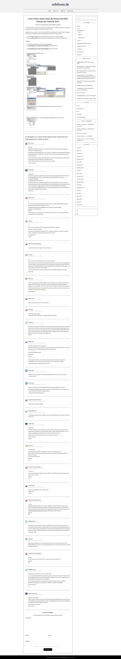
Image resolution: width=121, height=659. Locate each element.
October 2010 (80, 156)
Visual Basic (80, 37)
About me (55, 11)
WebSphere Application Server (83, 43)
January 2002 (79, 204)
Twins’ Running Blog (81, 117)
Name (27, 635)
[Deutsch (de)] (77, 210)
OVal (78, 111)
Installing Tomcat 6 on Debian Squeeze (85, 85)
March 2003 (79, 196)
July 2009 (79, 170)
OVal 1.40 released (81, 92)
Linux (78, 40)
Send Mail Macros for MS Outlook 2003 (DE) (38, 48)
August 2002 (79, 199)
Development (80, 30)
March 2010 (79, 162)
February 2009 (80, 176)
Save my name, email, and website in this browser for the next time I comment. (48, 646)
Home (49, 11)
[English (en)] (77, 213)
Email (50, 635)
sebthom (58, 24)
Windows (79, 49)
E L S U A (78, 105)
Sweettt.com (79, 114)
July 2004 (79, 193)
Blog (78, 26)
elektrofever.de (80, 108)
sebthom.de (60, 4)
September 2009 (80, 167)
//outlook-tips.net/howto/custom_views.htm (37, 510)
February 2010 (80, 164)
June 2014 (79, 147)
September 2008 (80, 182)
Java (79, 32)
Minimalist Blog (63, 657)
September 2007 (80, 187)
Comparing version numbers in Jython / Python (86, 98)
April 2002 (79, 201)
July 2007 (79, 190)
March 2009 (79, 173)
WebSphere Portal (81, 46)
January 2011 (79, 153)
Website (27, 641)
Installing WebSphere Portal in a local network (86, 95)
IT (77, 28)
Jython (79, 34)
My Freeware (79, 51)
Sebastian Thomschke (33, 243)
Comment (28, 617)
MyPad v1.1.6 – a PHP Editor (86, 136)
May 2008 (79, 184)
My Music (79, 54)
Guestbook (70, 11)
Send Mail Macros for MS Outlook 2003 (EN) (38, 45)
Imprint (62, 11)
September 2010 (80, 159)
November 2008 (80, 179)
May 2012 (79, 150)
